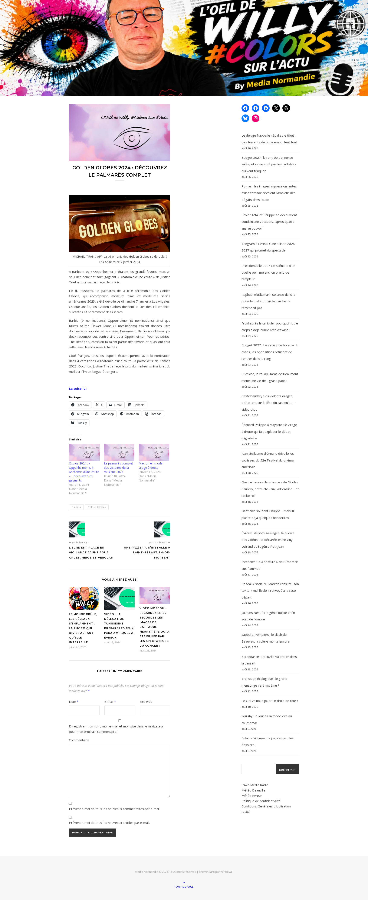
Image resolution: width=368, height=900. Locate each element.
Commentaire (79, 740)
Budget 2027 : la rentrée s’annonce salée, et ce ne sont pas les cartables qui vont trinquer (269, 164)
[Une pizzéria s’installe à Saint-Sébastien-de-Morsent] (162, 529)
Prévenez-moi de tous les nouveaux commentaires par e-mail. (114, 809)
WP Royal (226, 872)
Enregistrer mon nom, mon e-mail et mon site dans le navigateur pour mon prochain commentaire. (116, 729)
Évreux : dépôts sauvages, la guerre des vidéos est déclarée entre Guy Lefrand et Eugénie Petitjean (268, 540)
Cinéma (76, 507)
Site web (146, 701)
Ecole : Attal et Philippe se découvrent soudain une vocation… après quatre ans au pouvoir (269, 221)
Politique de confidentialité (261, 801)
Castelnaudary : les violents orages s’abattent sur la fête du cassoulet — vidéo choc (269, 402)
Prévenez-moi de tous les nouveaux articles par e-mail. (109, 822)
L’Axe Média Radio (255, 785)
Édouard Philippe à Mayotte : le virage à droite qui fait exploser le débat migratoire (269, 431)
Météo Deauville (253, 790)
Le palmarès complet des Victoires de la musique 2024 (118, 467)
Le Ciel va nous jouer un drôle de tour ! (270, 701)
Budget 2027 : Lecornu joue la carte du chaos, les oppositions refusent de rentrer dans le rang (270, 352)
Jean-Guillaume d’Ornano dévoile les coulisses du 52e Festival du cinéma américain (268, 460)
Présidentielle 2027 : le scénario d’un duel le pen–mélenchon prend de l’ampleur (268, 272)
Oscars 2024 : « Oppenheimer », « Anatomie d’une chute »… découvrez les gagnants (84, 471)
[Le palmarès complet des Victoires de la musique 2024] (119, 452)
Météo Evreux (252, 795)
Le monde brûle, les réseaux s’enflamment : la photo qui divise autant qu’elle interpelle (83, 628)
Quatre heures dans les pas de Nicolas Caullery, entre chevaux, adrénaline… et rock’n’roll (270, 489)
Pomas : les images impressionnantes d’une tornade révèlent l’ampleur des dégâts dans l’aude (269, 193)
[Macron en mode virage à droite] (154, 452)
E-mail (110, 701)
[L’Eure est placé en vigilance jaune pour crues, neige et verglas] (77, 529)
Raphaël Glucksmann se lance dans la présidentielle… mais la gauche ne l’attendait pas (268, 301)
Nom (74, 701)
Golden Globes (97, 507)
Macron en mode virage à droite (150, 465)
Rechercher (287, 769)
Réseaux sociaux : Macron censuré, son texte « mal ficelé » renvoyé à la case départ (270, 590)
